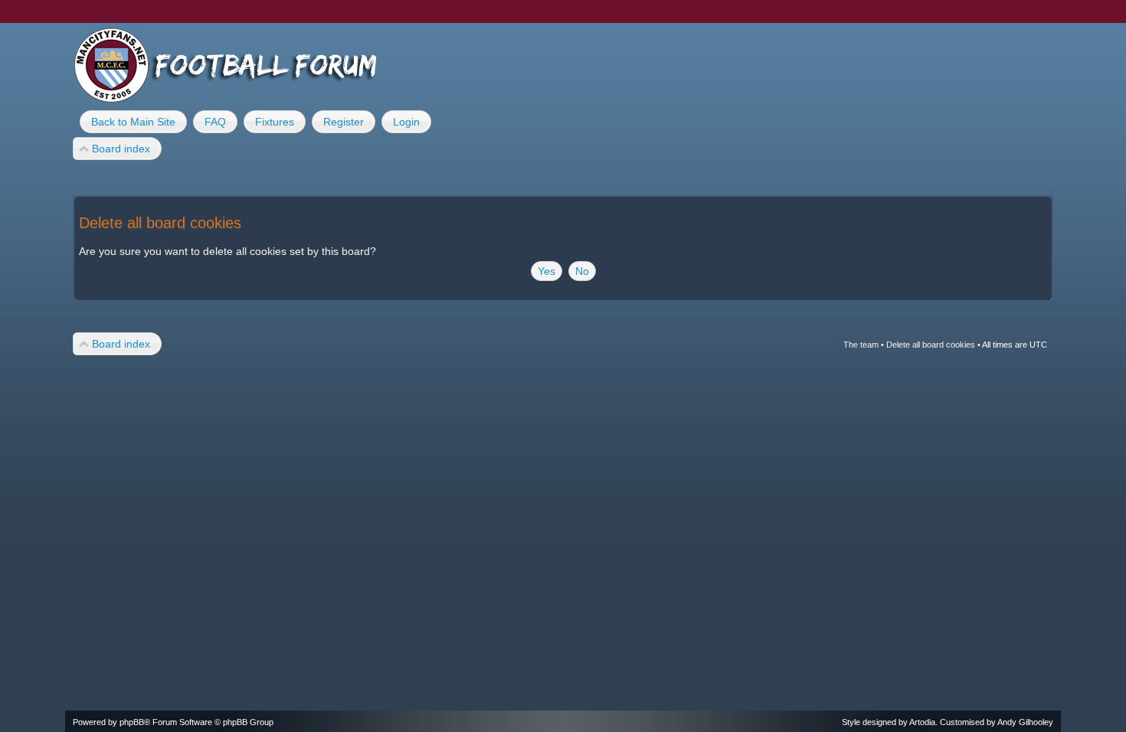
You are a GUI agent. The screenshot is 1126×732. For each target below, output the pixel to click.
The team (861, 344)
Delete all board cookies (930, 344)
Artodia (922, 722)
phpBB (131, 722)
